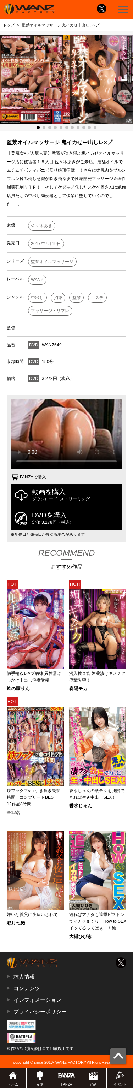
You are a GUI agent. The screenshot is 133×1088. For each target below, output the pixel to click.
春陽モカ (78, 688)
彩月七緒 (16, 923)
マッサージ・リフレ (50, 310)
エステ (97, 297)
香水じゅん (80, 806)
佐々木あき (41, 225)
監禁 (76, 297)
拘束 (58, 297)
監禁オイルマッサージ (52, 261)
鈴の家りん (18, 688)
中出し (37, 297)
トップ (9, 25)
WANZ (37, 279)
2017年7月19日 (46, 243)
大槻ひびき (80, 936)
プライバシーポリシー (40, 1012)
